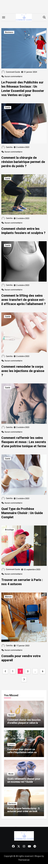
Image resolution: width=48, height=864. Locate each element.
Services (12, 803)
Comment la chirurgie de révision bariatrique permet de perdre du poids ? (23, 162)
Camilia (9, 147)
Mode (10, 774)
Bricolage (9, 530)
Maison (8, 597)
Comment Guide (13, 72)
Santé (7, 107)
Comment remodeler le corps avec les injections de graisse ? (22, 371)
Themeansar (23, 860)
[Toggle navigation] (3, 17)
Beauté (11, 715)
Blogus (38, 856)
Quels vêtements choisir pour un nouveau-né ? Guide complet (23, 781)
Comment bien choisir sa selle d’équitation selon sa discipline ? (22, 752)
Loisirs (11, 744)
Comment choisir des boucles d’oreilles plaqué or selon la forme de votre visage (24, 722)
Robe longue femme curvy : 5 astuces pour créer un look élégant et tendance (23, 811)
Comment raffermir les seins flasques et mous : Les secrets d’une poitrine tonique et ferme (23, 442)
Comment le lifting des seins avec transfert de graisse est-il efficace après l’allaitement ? (23, 300)
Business (9, 32)
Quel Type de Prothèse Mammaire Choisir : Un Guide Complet (22, 513)
